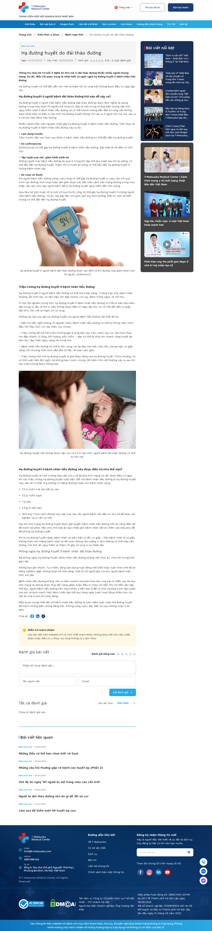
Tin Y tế (171, 24)
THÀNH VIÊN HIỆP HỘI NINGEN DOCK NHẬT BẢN (46, 16)
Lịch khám (126, 24)
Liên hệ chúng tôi (98, 866)
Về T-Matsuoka (97, 841)
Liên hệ (183, 24)
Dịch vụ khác (109, 24)
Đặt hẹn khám (180, 7)
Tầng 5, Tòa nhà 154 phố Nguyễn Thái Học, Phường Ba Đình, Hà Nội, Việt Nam (49, 869)
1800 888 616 (31, 859)
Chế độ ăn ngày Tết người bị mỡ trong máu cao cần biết (59, 782)
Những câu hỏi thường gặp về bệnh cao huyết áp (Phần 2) (61, 767)
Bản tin (92, 860)
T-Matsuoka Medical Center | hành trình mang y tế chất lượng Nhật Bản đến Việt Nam (165, 180)
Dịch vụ (92, 853)
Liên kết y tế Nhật (88, 24)
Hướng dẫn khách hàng (149, 24)
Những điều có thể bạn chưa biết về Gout (49, 753)
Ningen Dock (67, 24)
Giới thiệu (30, 24)
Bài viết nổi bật (160, 47)
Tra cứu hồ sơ (152, 7)
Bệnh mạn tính (28, 46)
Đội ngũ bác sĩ (47, 24)
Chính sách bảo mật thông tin (106, 872)
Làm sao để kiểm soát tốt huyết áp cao (47, 810)
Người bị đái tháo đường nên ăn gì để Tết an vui (53, 796)
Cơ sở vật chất (97, 847)
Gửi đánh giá (120, 692)
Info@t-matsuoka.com (37, 851)
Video (146, 146)
